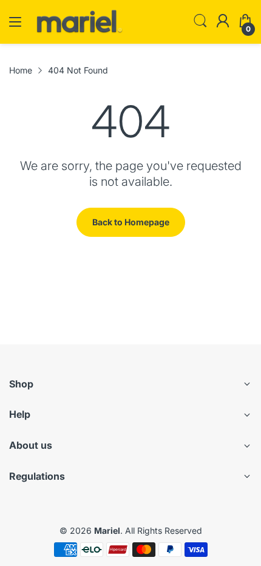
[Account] (222, 22)
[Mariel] (78, 32)
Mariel (107, 530)
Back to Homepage (130, 222)
